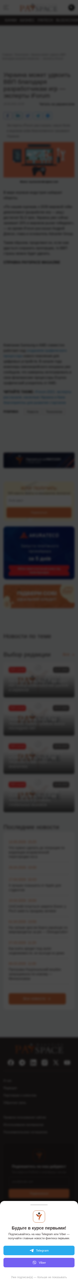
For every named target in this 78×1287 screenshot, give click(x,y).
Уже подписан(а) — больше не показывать (39, 1277)
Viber (42, 1262)
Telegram (42, 1250)
